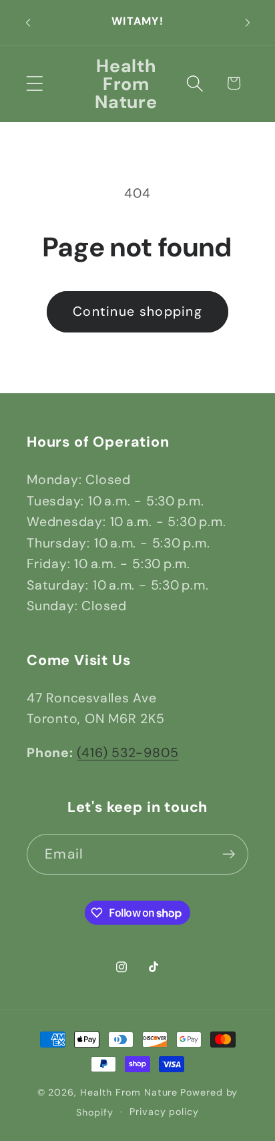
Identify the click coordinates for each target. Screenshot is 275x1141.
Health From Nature (129, 1092)
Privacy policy (164, 1112)
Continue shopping (137, 311)
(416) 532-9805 (127, 752)
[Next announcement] (247, 22)
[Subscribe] (229, 854)
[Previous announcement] (28, 22)
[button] (34, 83)
